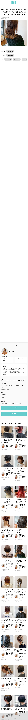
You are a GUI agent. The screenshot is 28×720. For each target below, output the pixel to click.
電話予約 (14, 415)
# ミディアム (10, 51)
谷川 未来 (11, 352)
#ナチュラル (8, 59)
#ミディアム (16, 59)
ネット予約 (14, 409)
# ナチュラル (10, 55)
